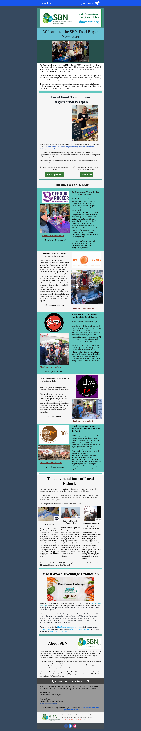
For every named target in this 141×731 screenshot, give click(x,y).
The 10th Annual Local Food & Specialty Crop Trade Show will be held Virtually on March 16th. (67, 147)
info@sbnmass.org (76, 719)
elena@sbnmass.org (47, 696)
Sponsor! (86, 174)
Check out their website (53, 235)
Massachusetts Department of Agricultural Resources (81, 708)
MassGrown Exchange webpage (69, 627)
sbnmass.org (66, 719)
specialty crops (53, 156)
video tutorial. (45, 629)
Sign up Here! (54, 174)
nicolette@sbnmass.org (48, 703)
